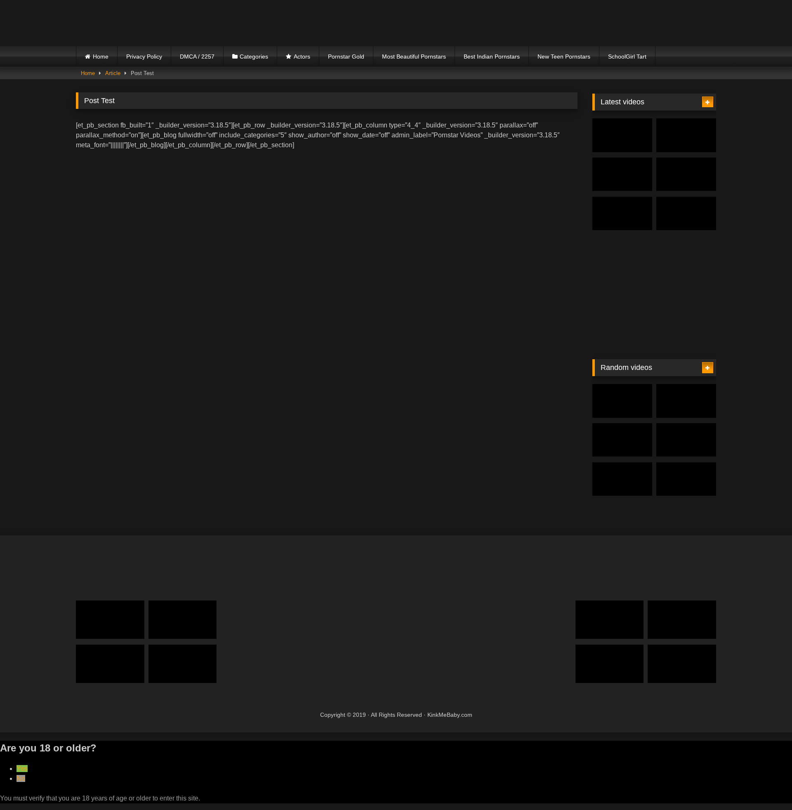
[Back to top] (766, 785)
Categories (254, 56)
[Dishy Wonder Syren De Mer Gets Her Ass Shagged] (686, 214)
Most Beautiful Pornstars (414, 56)
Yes (22, 768)
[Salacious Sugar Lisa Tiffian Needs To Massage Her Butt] (686, 401)
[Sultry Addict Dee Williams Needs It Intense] (686, 440)
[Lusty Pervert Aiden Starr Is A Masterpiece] (622, 214)
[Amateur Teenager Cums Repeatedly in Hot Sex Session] (686, 135)
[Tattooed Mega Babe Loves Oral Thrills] (622, 174)
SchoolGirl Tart (627, 56)
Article (112, 73)
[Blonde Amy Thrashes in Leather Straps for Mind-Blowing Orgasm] (686, 174)
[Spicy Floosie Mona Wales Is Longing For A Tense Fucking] (182, 619)
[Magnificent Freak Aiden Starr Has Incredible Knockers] (609, 664)
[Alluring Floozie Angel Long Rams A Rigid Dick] (682, 619)
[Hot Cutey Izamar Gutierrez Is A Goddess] (686, 479)
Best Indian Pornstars (492, 56)
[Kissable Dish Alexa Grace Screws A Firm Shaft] (622, 479)
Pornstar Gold (346, 56)
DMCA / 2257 (197, 56)
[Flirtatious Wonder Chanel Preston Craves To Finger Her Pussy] (609, 619)
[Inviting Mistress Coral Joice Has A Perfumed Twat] (682, 664)
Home (100, 56)
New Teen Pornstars (563, 56)
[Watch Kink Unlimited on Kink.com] (654, 344)
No (20, 778)
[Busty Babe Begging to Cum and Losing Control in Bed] (622, 135)
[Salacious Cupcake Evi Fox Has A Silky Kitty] (182, 664)
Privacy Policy (144, 56)
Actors (302, 56)
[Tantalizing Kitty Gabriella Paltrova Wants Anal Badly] (110, 664)
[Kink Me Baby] (148, 22)
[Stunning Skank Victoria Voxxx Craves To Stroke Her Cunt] (622, 440)
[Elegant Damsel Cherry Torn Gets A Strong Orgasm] (110, 619)
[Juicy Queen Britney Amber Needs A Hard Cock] (622, 401)
